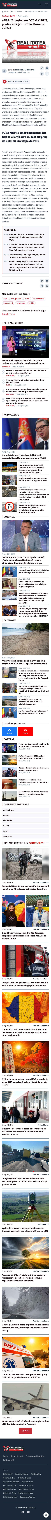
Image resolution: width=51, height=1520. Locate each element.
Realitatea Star (36, 1474)
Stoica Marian (43, 1125)
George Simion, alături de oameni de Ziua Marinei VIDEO (34, 769)
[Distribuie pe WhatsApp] (42, 73)
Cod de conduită (8, 1460)
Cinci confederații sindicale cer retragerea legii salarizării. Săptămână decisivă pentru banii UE (34, 690)
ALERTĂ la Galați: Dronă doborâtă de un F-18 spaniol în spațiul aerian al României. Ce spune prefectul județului (27, 400)
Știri (12, 12)
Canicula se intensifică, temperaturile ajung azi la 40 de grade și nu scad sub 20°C (24, 1376)
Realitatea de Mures (9, 1485)
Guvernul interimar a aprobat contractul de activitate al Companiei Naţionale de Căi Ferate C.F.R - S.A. (24, 1131)
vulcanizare (38, 298)
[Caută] (39, 4)
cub (5, 298)
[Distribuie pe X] (47, 73)
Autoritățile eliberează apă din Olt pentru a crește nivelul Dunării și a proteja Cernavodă (24, 662)
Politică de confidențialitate (35, 1456)
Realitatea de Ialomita (10, 1497)
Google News (8, 314)
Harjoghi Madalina (25, 69)
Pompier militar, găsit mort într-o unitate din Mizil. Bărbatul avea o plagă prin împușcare (25, 984)
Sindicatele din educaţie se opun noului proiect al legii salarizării (27, 256)
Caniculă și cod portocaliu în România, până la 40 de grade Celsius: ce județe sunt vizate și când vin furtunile (25, 1032)
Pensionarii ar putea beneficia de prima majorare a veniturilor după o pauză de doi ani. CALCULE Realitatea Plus (23, 363)
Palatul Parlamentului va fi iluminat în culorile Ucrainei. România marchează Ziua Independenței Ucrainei (26, 247)
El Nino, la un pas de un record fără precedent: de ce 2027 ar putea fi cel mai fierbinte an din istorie (25, 1082)
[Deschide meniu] (46, 4)
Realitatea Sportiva (21, 1474)
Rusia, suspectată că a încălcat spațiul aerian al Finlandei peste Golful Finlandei (25, 1422)
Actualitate (19, 12)
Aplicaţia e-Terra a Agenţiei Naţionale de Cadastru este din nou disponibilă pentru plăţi (25, 1229)
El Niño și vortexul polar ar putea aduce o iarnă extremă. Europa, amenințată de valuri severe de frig (25, 1327)
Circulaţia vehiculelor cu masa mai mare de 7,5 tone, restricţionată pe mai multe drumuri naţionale (32, 509)
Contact (5, 1456)
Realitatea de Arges (9, 1489)
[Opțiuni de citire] (46, 1515)
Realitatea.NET (8, 1474)
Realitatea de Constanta (11, 1482)
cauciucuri (8, 303)
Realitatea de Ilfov (9, 1478)
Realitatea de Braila (41, 882)
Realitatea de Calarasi (26, 1485)
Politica (9, 385)
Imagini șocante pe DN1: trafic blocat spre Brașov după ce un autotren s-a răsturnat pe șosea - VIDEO (24, 1181)
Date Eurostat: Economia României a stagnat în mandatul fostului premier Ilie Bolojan (26, 390)
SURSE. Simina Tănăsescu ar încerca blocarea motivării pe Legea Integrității (32, 584)
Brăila (31, 303)
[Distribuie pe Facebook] (47, 68)
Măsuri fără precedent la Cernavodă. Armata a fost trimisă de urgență (30, 701)
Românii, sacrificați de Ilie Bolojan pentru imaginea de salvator (34, 571)
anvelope (21, 303)
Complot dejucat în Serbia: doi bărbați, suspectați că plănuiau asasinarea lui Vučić (26, 237)
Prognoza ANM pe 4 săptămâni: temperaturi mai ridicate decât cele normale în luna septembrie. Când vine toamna (24, 1278)
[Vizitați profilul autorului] (4, 71)
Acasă (6, 12)
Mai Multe (25, 1431)
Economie (6, 367)
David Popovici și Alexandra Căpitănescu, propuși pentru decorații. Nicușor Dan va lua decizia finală (24, 936)
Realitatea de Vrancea (27, 1497)
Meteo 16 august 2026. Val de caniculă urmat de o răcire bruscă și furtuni (26, 372)
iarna (27, 298)
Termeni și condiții (17, 1456)
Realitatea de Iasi (27, 1482)
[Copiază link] (42, 68)
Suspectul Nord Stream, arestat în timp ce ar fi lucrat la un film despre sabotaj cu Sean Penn (25, 887)
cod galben (16, 298)
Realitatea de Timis (9, 1493)
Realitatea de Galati (24, 1478)
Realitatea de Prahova (26, 1493)
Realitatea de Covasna (26, 1489)
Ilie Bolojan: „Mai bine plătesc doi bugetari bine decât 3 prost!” (33, 712)
